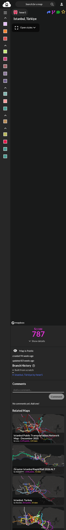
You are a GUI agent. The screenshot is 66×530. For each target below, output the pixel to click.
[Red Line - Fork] (5, 38)
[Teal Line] (5, 108)
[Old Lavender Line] (5, 81)
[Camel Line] (5, 121)
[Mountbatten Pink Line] (5, 73)
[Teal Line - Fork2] (5, 156)
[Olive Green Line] (5, 134)
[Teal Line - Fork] (5, 149)
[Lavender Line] (5, 24)
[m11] (5, 66)
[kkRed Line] (5, 58)
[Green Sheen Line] (5, 93)
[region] (38, 173)
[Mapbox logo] (18, 323)
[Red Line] (5, 141)
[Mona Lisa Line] (5, 101)
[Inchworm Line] (5, 51)
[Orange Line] (5, 31)
